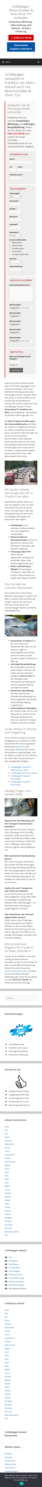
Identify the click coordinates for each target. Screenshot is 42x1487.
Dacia (7, 1137)
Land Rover (10, 1154)
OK (22, 1483)
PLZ (10, 167)
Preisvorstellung (16, 266)
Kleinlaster (13, 1260)
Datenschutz (10, 1464)
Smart (7, 1147)
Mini (7, 1175)
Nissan (8, 1207)
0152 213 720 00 (22, 37)
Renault (8, 1221)
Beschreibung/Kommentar (19, 285)
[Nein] (39, 1480)
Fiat (6, 1130)
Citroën (8, 1140)
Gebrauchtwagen (16, 1281)
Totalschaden (16, 251)
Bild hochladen (15, 305)
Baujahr (13, 209)
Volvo (7, 1203)
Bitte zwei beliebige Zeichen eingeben (20, 357)
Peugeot (8, 1217)
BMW (7, 1186)
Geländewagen (11, 1471)
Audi (7, 1126)
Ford (7, 1168)
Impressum (10, 1460)
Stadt (20, 167)
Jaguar (7, 1165)
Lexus (7, 1189)
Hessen (19, 746)
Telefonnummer (16, 175)
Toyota (8, 1214)
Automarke (14, 201)
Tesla (7, 1151)
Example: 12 (13, 365)
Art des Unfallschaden (17, 240)
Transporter (10, 1467)
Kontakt (8, 1453)
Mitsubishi (9, 1144)
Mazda (8, 1196)
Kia (6, 1133)
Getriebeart (14, 232)
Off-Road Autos (15, 1274)
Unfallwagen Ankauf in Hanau (24, 773)
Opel (7, 1179)
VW (6, 1235)
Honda (8, 1193)
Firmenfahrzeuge (16, 1278)
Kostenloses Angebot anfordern (21, 47)
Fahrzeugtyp (14, 193)
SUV (10, 1257)
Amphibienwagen (16, 1285)
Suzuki (7, 1210)
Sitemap (8, 1457)
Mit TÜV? (13, 259)
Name (12, 159)
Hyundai (8, 1224)
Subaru (8, 1158)
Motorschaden (17, 245)
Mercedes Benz (12, 1231)
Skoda (7, 1200)
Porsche (8, 1228)
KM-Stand (13, 217)
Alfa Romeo (10, 1161)
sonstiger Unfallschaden (20, 254)
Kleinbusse (13, 1264)
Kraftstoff (13, 224)
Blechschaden (17, 243)
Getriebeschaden (18, 248)
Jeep (7, 1172)
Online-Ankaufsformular (16, 971)
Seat (7, 1182)
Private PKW (14, 1267)
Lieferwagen (14, 1271)
